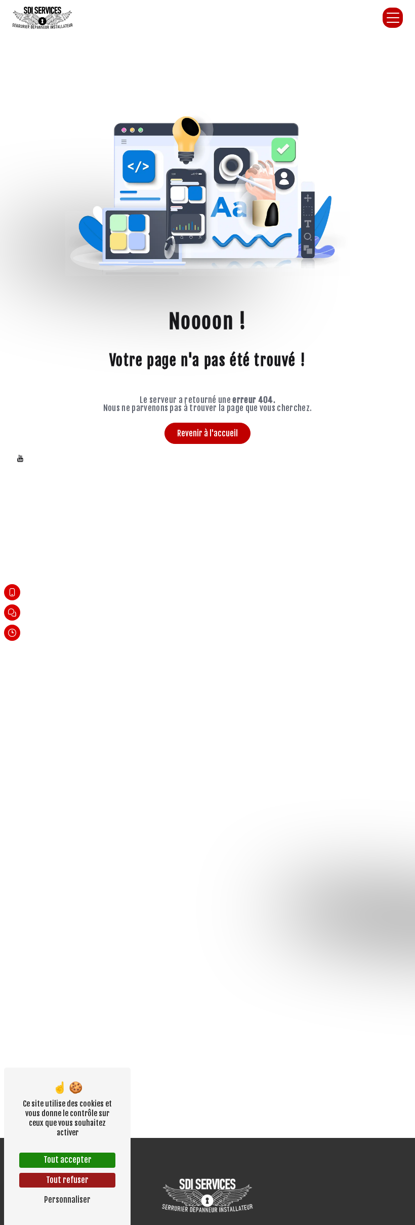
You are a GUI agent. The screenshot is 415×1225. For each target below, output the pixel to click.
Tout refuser (67, 1180)
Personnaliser (67, 1200)
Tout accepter (68, 1160)
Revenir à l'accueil (207, 433)
